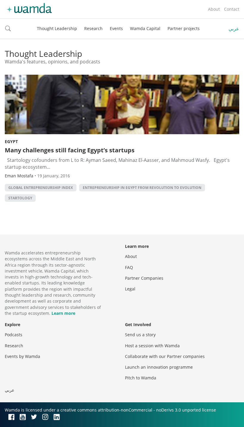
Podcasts (13, 334)
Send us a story (140, 334)
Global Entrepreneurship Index (40, 187)
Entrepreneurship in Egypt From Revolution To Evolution (142, 187)
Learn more (63, 313)
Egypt (11, 141)
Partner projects (184, 28)
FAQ (129, 267)
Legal (130, 289)
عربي (234, 28)
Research (93, 28)
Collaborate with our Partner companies (165, 356)
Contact (231, 9)
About (214, 9)
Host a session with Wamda (152, 345)
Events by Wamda (22, 356)
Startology (20, 198)
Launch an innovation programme (159, 367)
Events (116, 28)
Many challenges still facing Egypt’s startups (69, 150)
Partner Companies (144, 278)
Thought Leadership (57, 28)
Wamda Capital (145, 28)
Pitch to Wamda (140, 378)
